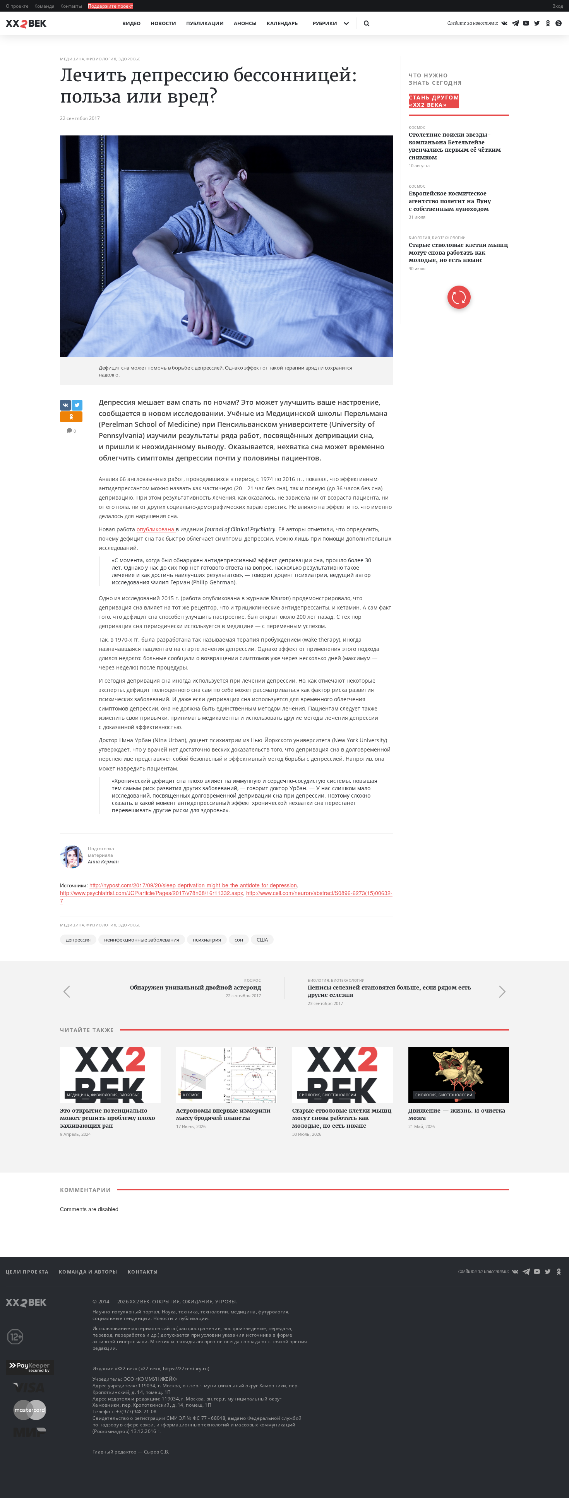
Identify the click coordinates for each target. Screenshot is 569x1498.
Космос (417, 127)
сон (239, 939)
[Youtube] (526, 23)
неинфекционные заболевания (141, 939)
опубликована (156, 529)
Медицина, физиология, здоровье (100, 59)
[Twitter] (537, 23)
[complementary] (455, 190)
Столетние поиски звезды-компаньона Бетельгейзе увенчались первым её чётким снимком (455, 146)
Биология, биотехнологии (437, 237)
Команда (45, 6)
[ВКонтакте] (504, 23)
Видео (131, 23)
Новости (163, 23)
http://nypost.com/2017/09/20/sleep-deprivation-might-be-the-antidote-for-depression (193, 885)
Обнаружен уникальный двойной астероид (195, 987)
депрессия (78, 939)
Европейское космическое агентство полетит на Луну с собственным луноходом (450, 201)
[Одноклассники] (547, 23)
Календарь (282, 23)
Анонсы (245, 23)
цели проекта (28, 1272)
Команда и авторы (89, 1272)
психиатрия (207, 939)
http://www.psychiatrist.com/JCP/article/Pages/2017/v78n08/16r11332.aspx (151, 893)
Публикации (205, 23)
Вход (557, 6)
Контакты (71, 6)
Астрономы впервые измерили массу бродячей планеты (223, 1114)
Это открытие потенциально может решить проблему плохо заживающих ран (107, 1118)
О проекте (18, 6)
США (262, 939)
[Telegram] (515, 23)
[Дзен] (558, 23)
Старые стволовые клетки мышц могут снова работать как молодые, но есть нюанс (458, 252)
